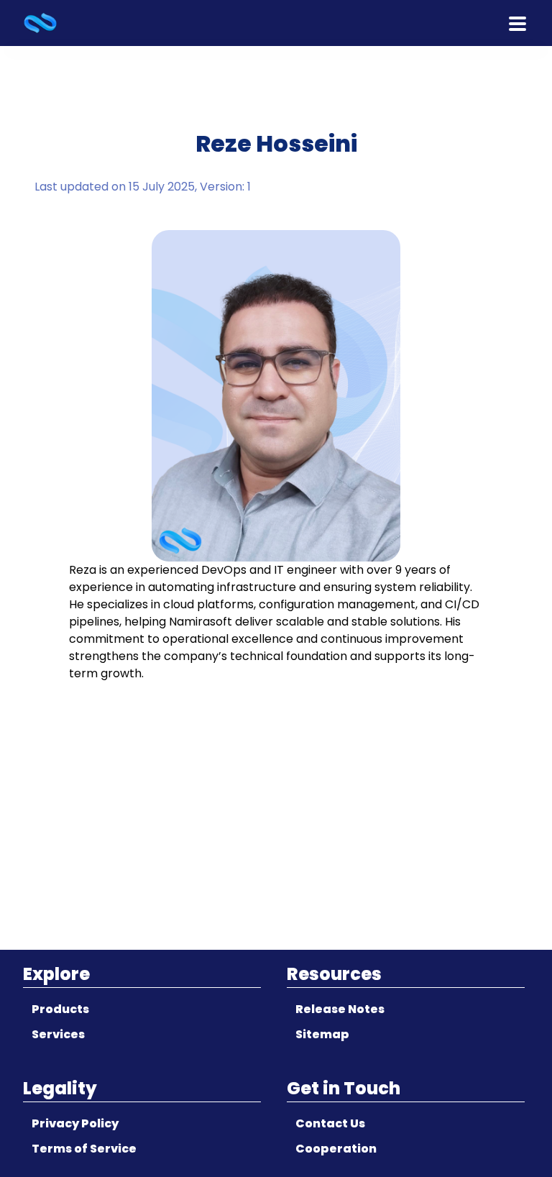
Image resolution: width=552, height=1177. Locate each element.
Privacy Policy (75, 1123)
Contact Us (330, 1123)
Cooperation (336, 1148)
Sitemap (322, 1034)
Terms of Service (84, 1148)
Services (58, 1034)
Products (60, 1009)
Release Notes (340, 1009)
